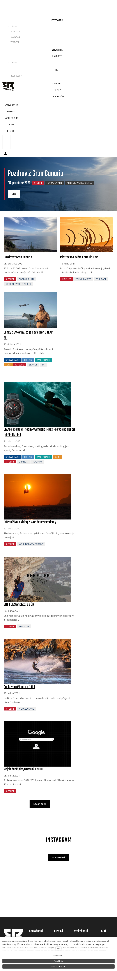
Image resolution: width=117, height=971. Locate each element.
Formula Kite (54, 182)
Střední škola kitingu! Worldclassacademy (30, 522)
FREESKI (28, 359)
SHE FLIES (24, 626)
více (58, 948)
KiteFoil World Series (79, 182)
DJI (43, 364)
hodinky (37, 461)
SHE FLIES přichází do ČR (19, 605)
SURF (8, 364)
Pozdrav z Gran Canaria (18, 257)
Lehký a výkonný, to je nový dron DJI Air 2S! (28, 335)
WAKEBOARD (43, 359)
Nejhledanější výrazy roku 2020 (23, 769)
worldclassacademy (31, 544)
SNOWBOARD (12, 359)
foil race (101, 279)
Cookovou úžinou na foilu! (19, 687)
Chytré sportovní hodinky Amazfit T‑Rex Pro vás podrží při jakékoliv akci (39, 432)
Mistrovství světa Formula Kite (79, 257)
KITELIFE (38, 182)
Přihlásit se (5, 153)
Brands (33, 364)
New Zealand (26, 708)
